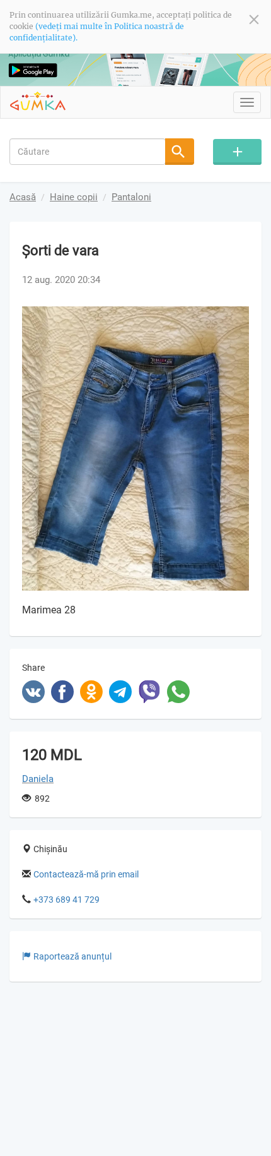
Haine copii (74, 197)
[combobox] (87, 151)
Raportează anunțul (72, 956)
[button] (238, 318)
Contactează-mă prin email (86, 874)
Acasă (22, 197)
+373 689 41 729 (66, 899)
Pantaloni (131, 197)
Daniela (38, 779)
